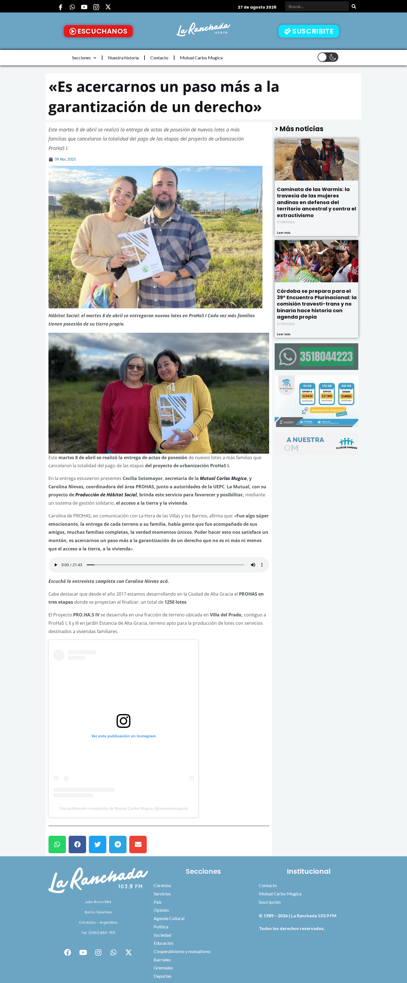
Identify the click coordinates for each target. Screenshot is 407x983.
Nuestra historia (123, 57)
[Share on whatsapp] (57, 844)
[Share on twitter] (97, 844)
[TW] (108, 7)
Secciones (81, 57)
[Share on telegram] (118, 844)
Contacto (159, 57)
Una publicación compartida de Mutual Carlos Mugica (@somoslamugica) (123, 808)
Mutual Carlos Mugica (201, 57)
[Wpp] (72, 7)
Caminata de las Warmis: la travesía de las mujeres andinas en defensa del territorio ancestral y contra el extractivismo (316, 202)
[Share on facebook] (77, 844)
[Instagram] (96, 7)
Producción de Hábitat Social (105, 495)
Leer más (283, 232)
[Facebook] (60, 7)
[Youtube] (84, 7)
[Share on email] (138, 844)
